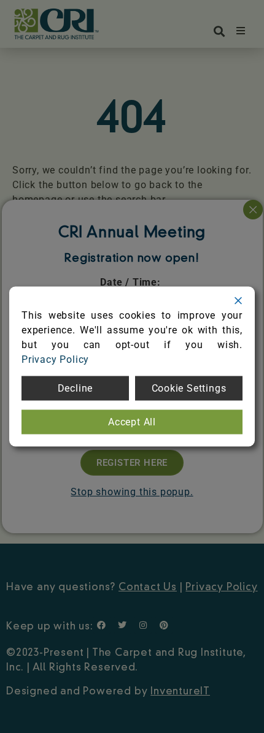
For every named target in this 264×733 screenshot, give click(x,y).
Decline (75, 388)
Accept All (132, 422)
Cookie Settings (189, 388)
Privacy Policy (55, 359)
